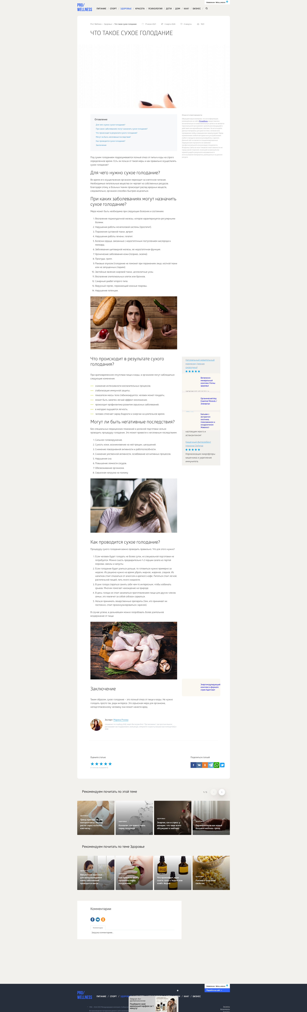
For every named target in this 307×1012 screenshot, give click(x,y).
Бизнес (197, 9)
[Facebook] (92, 919)
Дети (169, 9)
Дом (177, 9)
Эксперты (226, 1007)
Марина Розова (120, 720)
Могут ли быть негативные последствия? (113, 137)
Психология (155, 9)
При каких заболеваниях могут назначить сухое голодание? (122, 129)
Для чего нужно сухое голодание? (110, 125)
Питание (101, 9)
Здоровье (126, 9)
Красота (140, 9)
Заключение (101, 145)
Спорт (113, 9)
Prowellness (203, 121)
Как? (186, 9)
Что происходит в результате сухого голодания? (116, 133)
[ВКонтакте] (98, 919)
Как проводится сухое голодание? (110, 141)
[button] (213, 792)
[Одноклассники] (103, 919)
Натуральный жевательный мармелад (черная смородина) (200, 364)
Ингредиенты (225, 1009)
